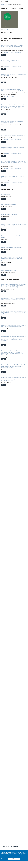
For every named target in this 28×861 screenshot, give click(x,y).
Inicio (2, 4)
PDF (4, 55)
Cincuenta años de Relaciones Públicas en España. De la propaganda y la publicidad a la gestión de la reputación (12, 47)
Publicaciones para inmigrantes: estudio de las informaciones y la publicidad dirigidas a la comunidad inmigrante (13, 121)
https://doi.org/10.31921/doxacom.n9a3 (12, 80)
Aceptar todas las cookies (14, 858)
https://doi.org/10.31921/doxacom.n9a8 (12, 153)
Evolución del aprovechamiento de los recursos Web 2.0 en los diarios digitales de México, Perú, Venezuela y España (13, 163)
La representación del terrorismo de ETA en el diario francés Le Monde (13, 148)
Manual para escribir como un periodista (11, 247)
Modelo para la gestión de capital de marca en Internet (13, 177)
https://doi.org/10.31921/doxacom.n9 (12, 29)
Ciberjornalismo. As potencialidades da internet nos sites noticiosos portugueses (13, 225)
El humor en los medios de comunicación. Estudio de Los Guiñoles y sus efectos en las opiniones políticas (13, 312)
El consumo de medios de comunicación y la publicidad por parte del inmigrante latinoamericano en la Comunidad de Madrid (12, 89)
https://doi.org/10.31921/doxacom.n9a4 (12, 96)
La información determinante (8, 204)
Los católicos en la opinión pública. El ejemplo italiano (13, 236)
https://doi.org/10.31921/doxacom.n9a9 (12, 168)
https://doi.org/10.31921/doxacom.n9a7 (12, 139)
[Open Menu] (1, 1)
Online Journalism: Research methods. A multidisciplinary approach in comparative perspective (12, 259)
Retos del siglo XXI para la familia (9, 270)
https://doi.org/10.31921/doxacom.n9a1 (12, 52)
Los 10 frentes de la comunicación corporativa (13, 135)
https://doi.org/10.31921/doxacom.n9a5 (12, 112)
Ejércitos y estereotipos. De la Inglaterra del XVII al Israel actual (13, 74)
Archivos (7, 4)
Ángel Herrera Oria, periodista (9, 214)
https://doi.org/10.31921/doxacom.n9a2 (12, 66)
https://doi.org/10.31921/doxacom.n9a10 (13, 182)
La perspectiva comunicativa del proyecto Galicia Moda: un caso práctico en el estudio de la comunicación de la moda (13, 366)
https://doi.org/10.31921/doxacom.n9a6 (12, 127)
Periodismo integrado (6, 194)
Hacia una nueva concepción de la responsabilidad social (9, 61)
